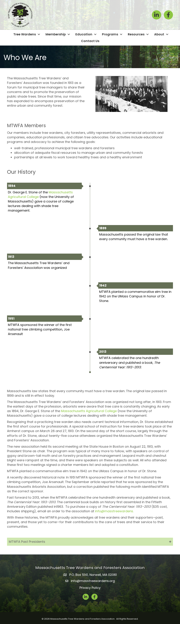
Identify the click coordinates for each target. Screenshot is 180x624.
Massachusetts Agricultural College (89, 411)
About (159, 34)
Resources (136, 34)
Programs (110, 34)
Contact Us (90, 41)
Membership (56, 34)
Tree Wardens (24, 34)
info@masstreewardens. (114, 511)
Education (83, 34)
